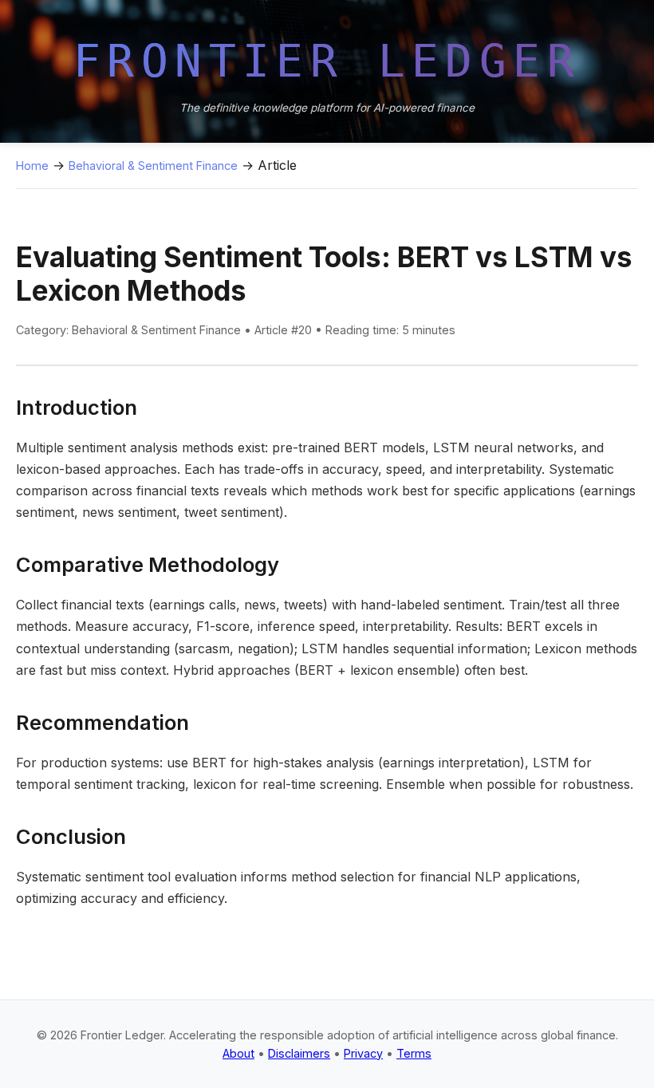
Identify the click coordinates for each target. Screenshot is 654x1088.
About (238, 1053)
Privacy (363, 1053)
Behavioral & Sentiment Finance (153, 165)
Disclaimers (299, 1053)
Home (32, 165)
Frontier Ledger (327, 61)
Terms (413, 1053)
